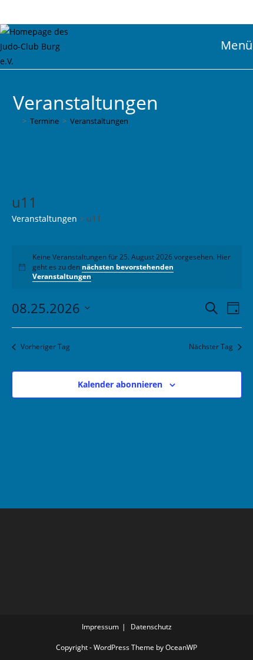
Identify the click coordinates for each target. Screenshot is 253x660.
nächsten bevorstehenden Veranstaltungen (103, 272)
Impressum (100, 627)
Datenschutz (151, 627)
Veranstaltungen (99, 121)
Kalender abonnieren (120, 384)
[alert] (127, 267)
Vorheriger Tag (45, 347)
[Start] (16, 121)
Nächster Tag (211, 347)
